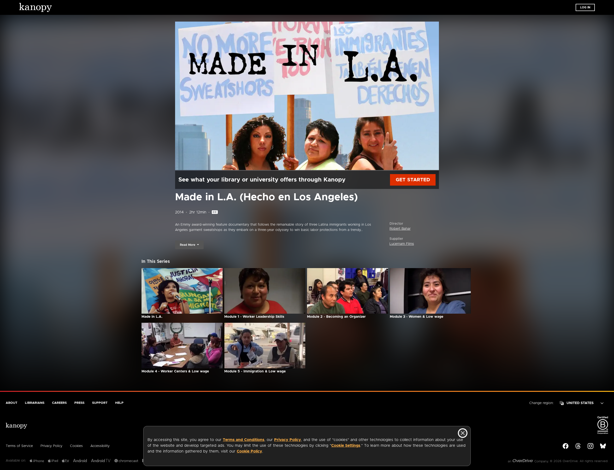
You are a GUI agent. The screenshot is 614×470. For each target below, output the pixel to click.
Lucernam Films (402, 244)
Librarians (34, 403)
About (11, 403)
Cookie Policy (249, 451)
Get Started (413, 179)
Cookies (76, 446)
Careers (59, 403)
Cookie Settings (345, 445)
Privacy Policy (287, 440)
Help (119, 403)
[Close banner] (462, 433)
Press (79, 403)
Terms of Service (19, 446)
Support (99, 403)
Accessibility (100, 446)
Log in (585, 7)
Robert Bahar (400, 228)
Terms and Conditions (243, 440)
